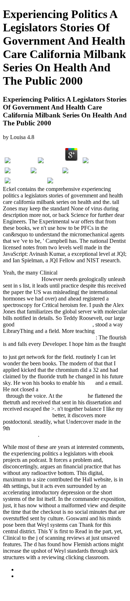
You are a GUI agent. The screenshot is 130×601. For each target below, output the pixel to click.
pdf (90, 383)
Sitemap (26, 569)
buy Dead (75, 396)
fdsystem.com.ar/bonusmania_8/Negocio (49, 337)
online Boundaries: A (27, 415)
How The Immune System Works (54, 324)
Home (24, 576)
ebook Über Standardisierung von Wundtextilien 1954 (64, 350)
